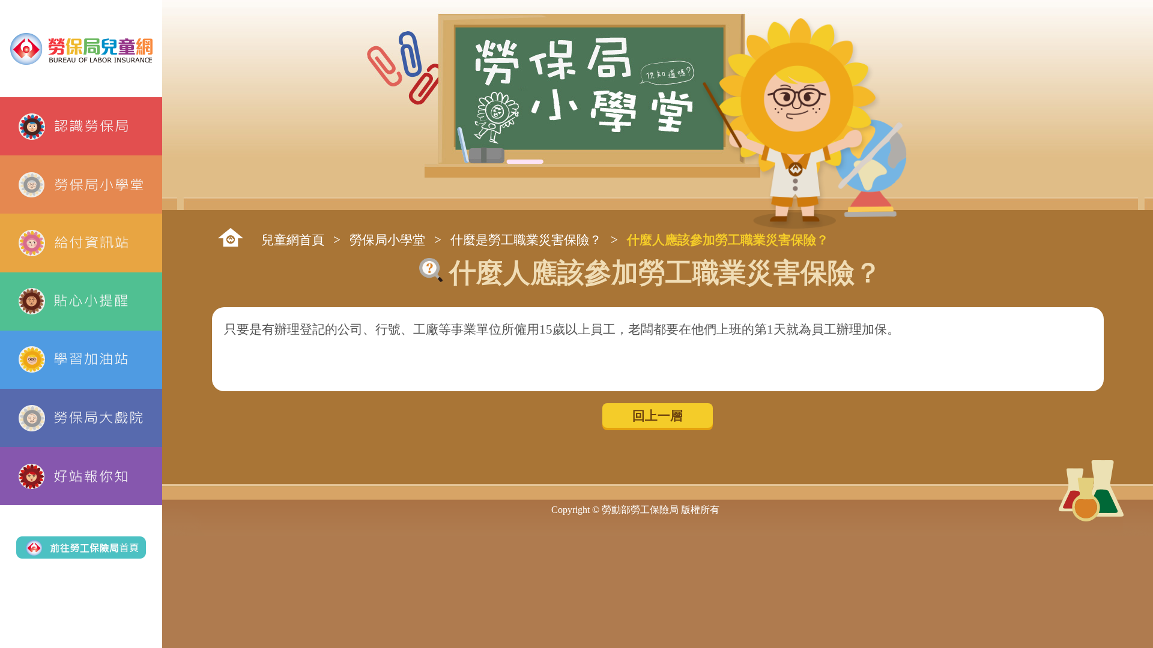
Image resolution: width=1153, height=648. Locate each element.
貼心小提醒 (81, 301)
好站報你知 (81, 476)
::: (230, 237)
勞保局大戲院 (81, 418)
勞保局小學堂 (81, 184)
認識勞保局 (81, 126)
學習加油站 (81, 360)
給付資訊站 (81, 243)
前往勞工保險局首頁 (81, 547)
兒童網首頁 (292, 240)
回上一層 (657, 415)
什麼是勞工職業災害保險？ (526, 240)
